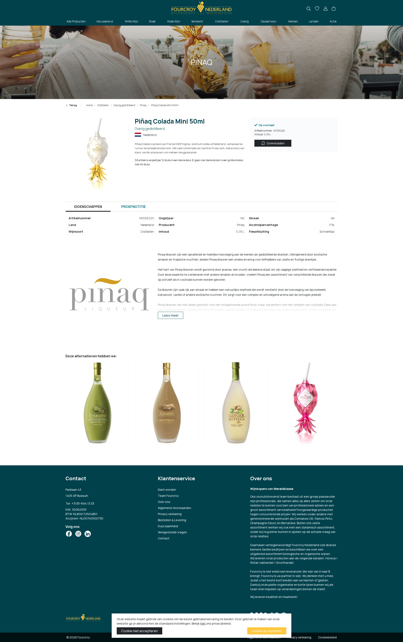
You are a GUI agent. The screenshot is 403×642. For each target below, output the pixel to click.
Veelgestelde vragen (172, 532)
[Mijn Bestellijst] (317, 9)
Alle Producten (76, 21)
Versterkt (197, 21)
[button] (334, 9)
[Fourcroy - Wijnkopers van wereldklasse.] (201, 7)
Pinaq (143, 105)
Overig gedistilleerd (124, 105)
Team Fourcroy (168, 496)
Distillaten (222, 21)
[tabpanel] (201, 226)
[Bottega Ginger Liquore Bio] (236, 403)
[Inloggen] (325, 9)
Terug (73, 105)
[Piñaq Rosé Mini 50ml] (305, 403)
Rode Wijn (173, 21)
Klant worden (167, 490)
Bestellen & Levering (172, 520)
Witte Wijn (131, 21)
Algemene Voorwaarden (174, 508)
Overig (245, 21)
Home (89, 105)
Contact (163, 538)
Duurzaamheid (168, 526)
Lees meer (170, 315)
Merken (293, 21)
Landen (314, 21)
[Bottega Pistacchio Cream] (97, 403)
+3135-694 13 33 (83, 503)
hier (203, 623)
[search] (308, 8)
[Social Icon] (68, 533)
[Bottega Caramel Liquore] (167, 403)
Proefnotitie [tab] (133, 206)
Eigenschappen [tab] (88, 206)
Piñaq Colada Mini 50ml (164, 105)
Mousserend (105, 21)
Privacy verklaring (170, 514)
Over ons (164, 502)
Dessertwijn (268, 21)
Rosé (152, 21)
